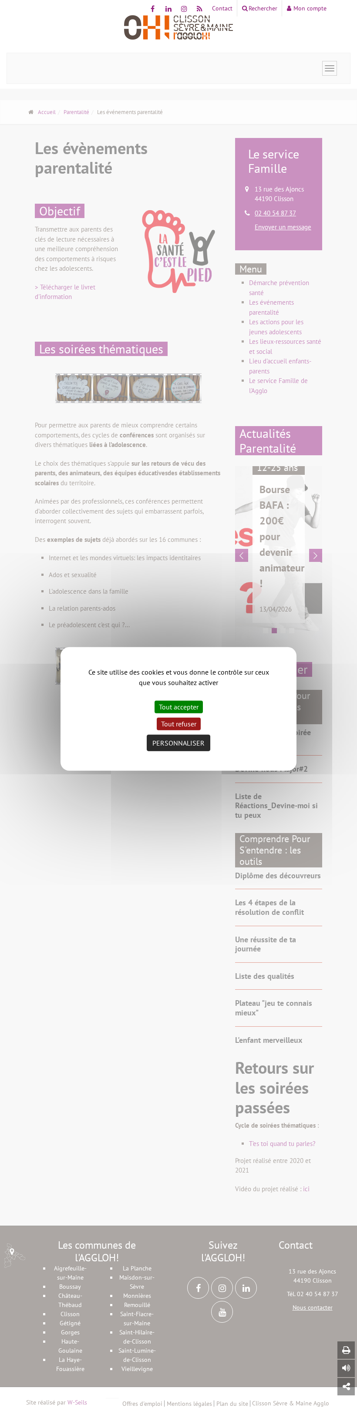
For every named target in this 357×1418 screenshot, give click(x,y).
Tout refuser (178, 723)
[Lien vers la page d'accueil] (178, 27)
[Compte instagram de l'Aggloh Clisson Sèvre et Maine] (183, 8)
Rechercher (263, 8)
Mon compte (310, 8)
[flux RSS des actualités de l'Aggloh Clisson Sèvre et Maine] (199, 8)
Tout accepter (179, 706)
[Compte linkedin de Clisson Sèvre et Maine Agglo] (168, 8)
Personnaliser (178, 743)
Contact (222, 8)
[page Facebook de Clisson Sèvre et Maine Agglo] (152, 8)
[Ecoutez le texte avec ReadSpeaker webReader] (346, 1368)
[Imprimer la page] (346, 1350)
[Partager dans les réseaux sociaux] (346, 1386)
